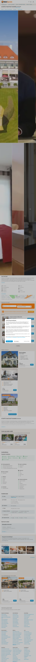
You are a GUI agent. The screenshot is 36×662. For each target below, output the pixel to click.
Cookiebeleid (14, 337)
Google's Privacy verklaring (21, 337)
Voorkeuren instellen (26, 341)
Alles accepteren (9, 341)
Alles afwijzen (16, 341)
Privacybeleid (9, 337)
